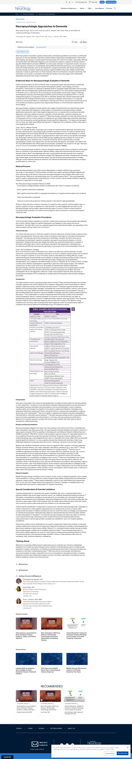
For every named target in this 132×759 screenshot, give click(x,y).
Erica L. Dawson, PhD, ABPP (32, 599)
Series (82, 8)
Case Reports (99, 8)
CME (89, 8)
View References (22, 52)
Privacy (19, 728)
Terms (30, 728)
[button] (22, 564)
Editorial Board (56, 728)
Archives (109, 8)
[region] (91, 751)
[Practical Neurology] (23, 8)
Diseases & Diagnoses (68, 8)
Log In (102, 2)
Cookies (41, 728)
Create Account (111, 2)
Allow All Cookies (122, 753)
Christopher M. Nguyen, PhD (33, 579)
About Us (71, 728)
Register (7, 757)
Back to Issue (20, 19)
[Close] (128, 748)
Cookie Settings (109, 753)
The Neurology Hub (81, 2)
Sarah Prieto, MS (28, 587)
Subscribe (94, 2)
